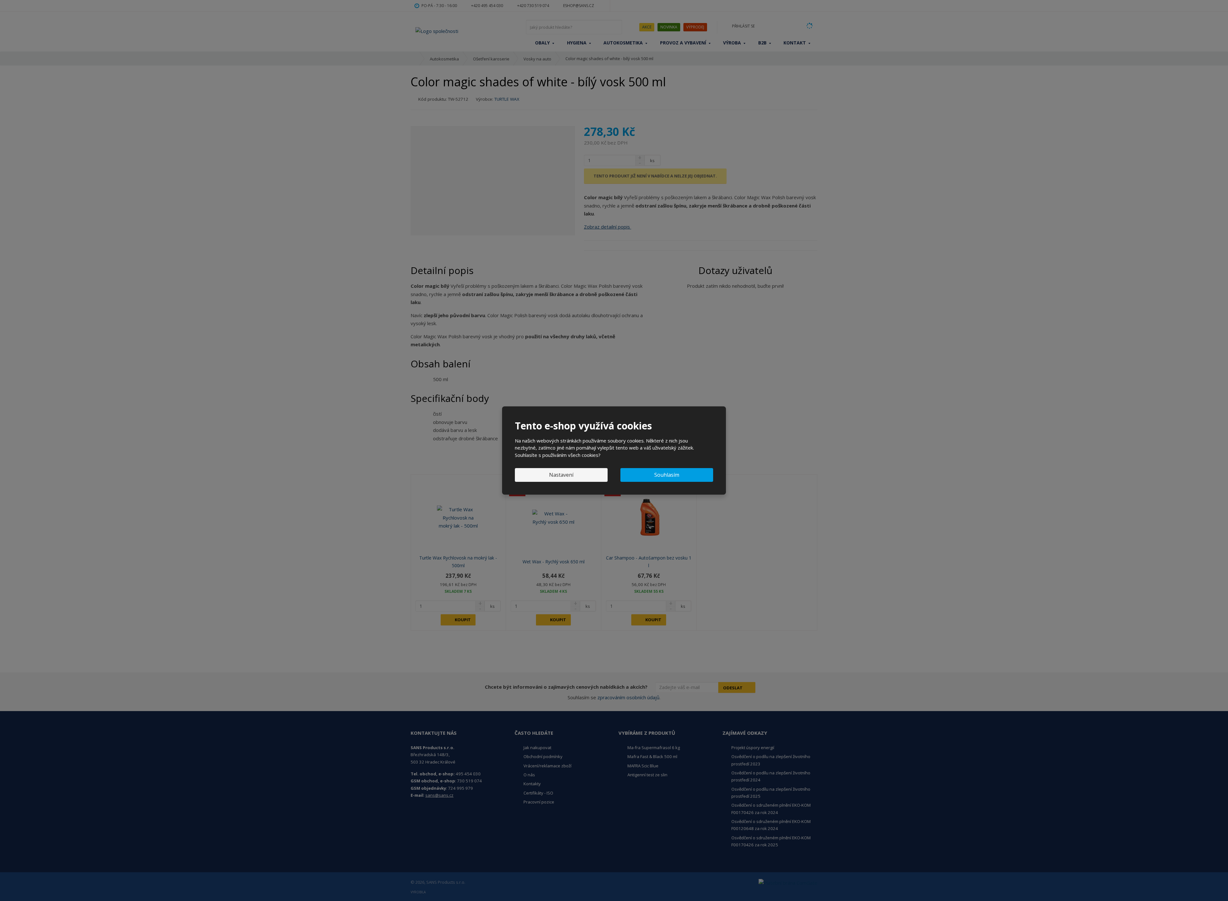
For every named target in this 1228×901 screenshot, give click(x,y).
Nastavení (561, 474)
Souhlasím (666, 474)
